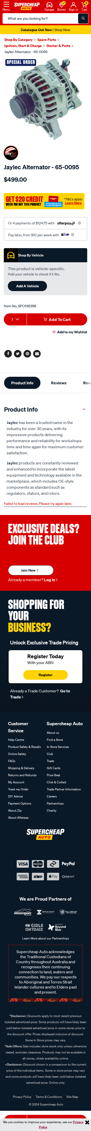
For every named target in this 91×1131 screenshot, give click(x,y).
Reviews (58, 382)
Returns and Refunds (22, 775)
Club (50, 754)
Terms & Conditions (49, 1097)
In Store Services (58, 747)
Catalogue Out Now (45, 29)
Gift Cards (53, 768)
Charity (51, 810)
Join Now (28, 570)
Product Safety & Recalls (24, 747)
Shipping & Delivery (21, 768)
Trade (50, 761)
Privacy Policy (22, 1097)
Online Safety (17, 754)
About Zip (14, 810)
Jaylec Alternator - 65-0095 (26, 52)
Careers (52, 796)
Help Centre (16, 740)
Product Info (22, 382)
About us (53, 733)
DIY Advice (15, 796)
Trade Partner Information (64, 789)
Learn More (73, 203)
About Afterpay (18, 817)
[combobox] (15, 319)
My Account (16, 782)
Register (45, 674)
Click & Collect (56, 782)
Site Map (72, 1097)
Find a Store (55, 740)
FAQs (11, 761)
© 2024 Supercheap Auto (45, 1104)
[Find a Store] (61, 4)
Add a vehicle (27, 286)
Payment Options (19, 803)
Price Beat (53, 775)
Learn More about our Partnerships (45, 938)
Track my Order (18, 789)
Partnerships (55, 803)
